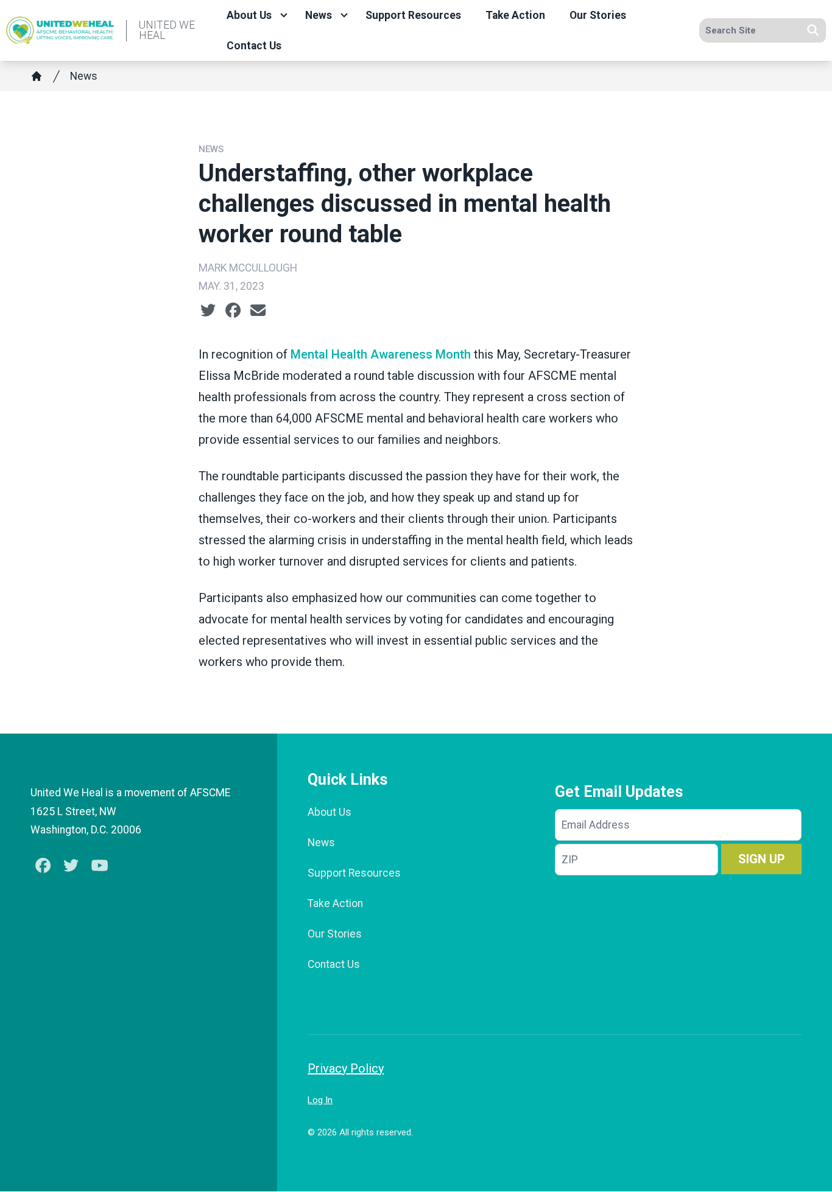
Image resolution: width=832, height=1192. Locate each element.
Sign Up (761, 859)
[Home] (36, 76)
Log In (320, 1100)
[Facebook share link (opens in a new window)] (233, 310)
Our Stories (597, 15)
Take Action (515, 15)
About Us (249, 15)
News (318, 15)
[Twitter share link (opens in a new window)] (208, 310)
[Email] (258, 310)
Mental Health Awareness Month (381, 354)
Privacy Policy (346, 1068)
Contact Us (254, 46)
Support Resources (413, 15)
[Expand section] (284, 15)
